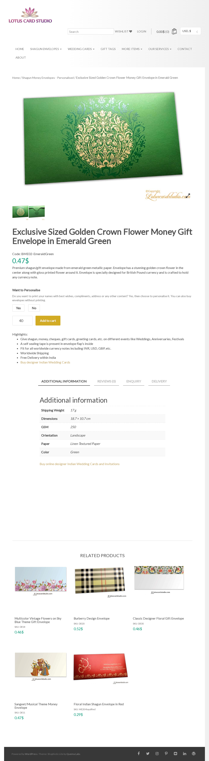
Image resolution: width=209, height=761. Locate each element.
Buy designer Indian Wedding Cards (45, 362)
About (21, 57)
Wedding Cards (80, 49)
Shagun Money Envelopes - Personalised (48, 77)
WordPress (31, 753)
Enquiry (133, 381)
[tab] (64, 381)
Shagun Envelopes (45, 49)
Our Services (158, 49)
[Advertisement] (102, 499)
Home (20, 49)
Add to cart (48, 320)
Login (141, 31)
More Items (131, 49)
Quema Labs (73, 753)
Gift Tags (108, 49)
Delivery (159, 381)
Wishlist (122, 31)
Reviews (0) (106, 381)
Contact (185, 49)
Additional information (64, 381)
